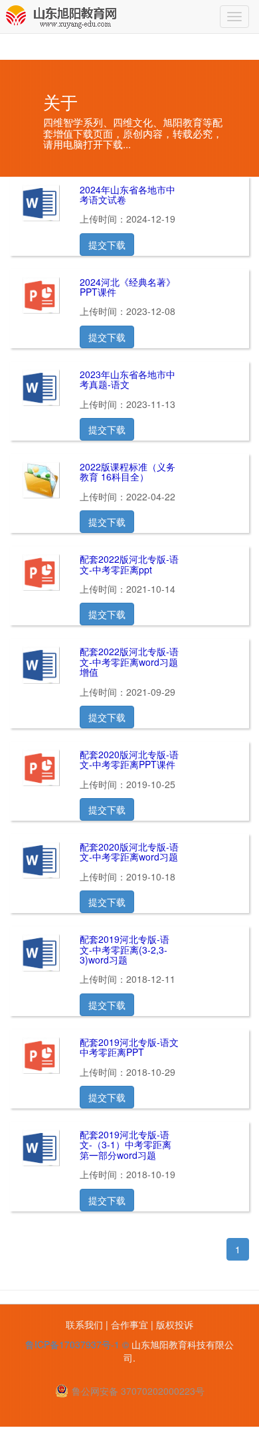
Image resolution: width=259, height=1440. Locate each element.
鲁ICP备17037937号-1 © (77, 1344)
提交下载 (107, 244)
